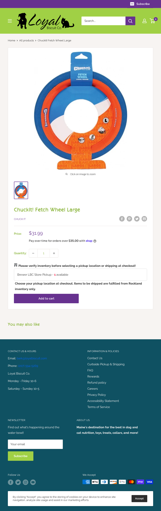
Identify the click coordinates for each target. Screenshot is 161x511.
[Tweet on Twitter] (137, 219)
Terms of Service (98, 407)
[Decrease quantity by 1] (33, 253)
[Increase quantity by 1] (54, 253)
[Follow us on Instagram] (25, 482)
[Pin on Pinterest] (129, 219)
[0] (152, 21)
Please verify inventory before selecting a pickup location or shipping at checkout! (77, 266)
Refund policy (96, 382)
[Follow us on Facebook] (10, 482)
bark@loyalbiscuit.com (32, 358)
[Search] (130, 21)
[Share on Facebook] (122, 219)
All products (26, 40)
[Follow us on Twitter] (18, 482)
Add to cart (46, 298)
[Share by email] (144, 219)
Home (11, 40)
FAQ (90, 370)
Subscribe (143, 4)
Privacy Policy (96, 395)
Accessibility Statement (103, 401)
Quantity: (20, 253)
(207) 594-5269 (28, 366)
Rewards (93, 376)
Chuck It (20, 219)
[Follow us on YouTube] (33, 482)
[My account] (144, 21)
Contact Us (94, 358)
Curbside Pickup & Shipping (105, 364)
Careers (92, 388)
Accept (139, 498)
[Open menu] (10, 20)
